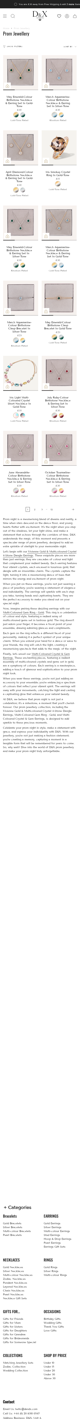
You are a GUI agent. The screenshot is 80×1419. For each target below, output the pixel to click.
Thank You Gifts (54, 1326)
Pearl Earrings (52, 1242)
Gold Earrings (52, 1223)
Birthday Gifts (52, 1319)
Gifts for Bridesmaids (16, 1338)
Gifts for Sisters (13, 1326)
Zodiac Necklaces (14, 1279)
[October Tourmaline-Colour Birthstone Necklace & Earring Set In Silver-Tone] (59, 448)
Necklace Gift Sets (15, 1298)
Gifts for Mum (12, 1322)
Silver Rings (51, 1271)
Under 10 (49, 1362)
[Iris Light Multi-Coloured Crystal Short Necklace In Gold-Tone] (20, 373)
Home (6, 28)
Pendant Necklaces (15, 1282)
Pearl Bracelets (12, 1235)
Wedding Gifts (53, 1322)
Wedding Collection (15, 1370)
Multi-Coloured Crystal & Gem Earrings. (36, 655)
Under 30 (49, 1374)
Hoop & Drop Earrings (57, 1239)
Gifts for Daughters (15, 1330)
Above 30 (49, 1378)
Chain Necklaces (13, 1290)
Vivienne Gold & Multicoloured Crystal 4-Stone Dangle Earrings (39, 553)
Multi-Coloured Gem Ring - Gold (23, 612)
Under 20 (49, 1370)
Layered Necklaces (15, 1286)
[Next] (66, 509)
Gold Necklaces (13, 1267)
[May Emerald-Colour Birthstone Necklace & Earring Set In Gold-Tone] (20, 72)
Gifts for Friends (13, 1319)
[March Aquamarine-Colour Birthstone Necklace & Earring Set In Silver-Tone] (59, 72)
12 (52, 509)
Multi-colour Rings (55, 1275)
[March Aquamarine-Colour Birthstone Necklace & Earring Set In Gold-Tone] (59, 222)
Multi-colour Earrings (57, 1231)
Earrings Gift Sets (54, 1246)
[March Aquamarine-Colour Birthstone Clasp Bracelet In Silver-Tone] (20, 298)
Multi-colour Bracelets (17, 1231)
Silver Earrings (52, 1227)
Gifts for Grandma (14, 1334)
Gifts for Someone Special (19, 1342)
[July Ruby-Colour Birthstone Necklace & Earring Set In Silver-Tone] (59, 373)
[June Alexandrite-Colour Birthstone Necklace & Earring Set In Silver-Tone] (20, 448)
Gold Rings (50, 1267)
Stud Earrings (52, 1235)
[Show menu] (5, 16)
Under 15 (49, 1366)
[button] (13, 16)
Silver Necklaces (13, 1271)
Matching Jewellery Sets (18, 1362)
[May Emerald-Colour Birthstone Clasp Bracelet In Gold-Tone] (59, 298)
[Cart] (75, 16)
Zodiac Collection (14, 1366)
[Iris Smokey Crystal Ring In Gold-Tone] (59, 147)
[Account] (67, 16)
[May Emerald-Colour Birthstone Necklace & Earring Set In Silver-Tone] (20, 222)
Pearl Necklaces (13, 1294)
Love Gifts (50, 1330)
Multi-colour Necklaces (18, 1275)
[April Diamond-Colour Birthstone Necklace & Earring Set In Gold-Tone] (20, 147)
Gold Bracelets (12, 1223)
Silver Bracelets (12, 1227)
